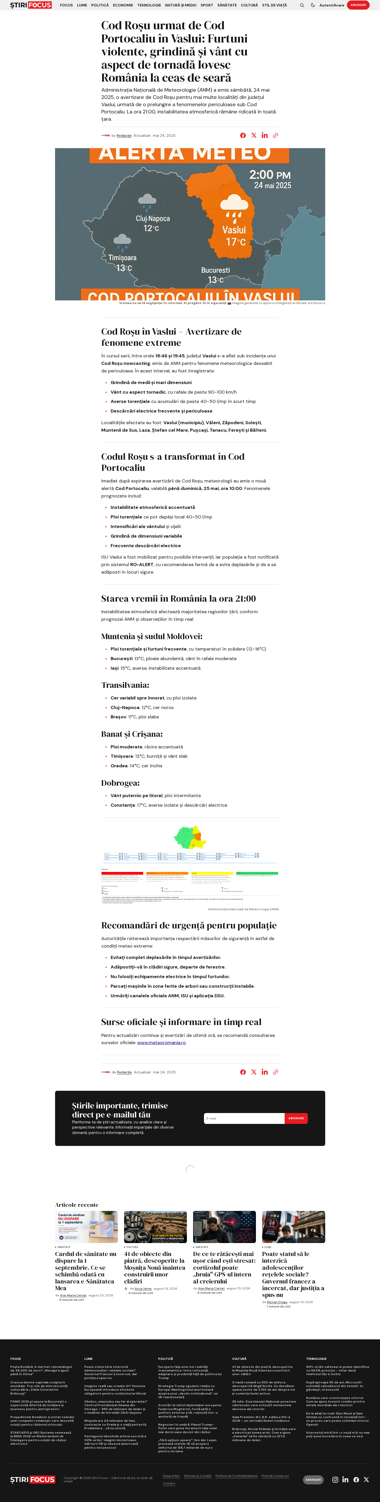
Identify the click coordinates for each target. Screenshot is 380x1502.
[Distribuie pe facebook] (244, 135)
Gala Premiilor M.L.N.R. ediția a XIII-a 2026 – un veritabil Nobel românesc (261, 1419)
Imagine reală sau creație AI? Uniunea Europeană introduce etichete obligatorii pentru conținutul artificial (115, 1389)
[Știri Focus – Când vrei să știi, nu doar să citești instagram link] (336, 1479)
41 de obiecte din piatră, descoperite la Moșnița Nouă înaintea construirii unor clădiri (262, 1370)
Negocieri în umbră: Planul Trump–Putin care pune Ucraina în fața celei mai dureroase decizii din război (187, 1428)
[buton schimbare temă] (313, 5)
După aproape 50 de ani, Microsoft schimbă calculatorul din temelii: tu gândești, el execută (334, 1386)
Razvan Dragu (277, 1302)
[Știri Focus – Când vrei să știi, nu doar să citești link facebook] (356, 1479)
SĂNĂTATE (63, 1247)
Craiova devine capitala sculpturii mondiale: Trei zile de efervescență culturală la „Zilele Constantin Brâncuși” (38, 1388)
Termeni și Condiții (197, 1476)
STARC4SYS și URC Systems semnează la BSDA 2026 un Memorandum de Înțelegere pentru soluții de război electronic (40, 1438)
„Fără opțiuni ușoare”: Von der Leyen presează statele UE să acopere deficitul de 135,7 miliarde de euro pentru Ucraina (187, 1445)
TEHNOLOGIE (316, 1359)
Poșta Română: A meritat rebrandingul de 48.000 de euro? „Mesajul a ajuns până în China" (41, 1370)
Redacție (124, 135)
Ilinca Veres (143, 1288)
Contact (169, 1483)
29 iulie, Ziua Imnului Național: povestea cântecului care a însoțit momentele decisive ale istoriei (264, 1405)
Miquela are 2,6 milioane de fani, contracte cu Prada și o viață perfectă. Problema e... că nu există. (115, 1424)
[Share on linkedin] (264, 1072)
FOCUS (15, 1359)
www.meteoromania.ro (161, 1042)
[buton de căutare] (302, 5)
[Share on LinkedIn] (264, 135)
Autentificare (332, 5)
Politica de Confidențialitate (236, 1476)
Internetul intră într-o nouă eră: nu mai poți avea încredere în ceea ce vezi (338, 1434)
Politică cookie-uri (275, 1476)
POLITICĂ (165, 1359)
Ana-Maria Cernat (73, 1295)
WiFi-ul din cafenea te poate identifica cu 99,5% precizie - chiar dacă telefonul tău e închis (337, 1370)
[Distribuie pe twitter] (253, 135)
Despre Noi (171, 1476)
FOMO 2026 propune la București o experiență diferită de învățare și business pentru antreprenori (38, 1405)
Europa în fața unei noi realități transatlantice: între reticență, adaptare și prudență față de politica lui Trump (190, 1372)
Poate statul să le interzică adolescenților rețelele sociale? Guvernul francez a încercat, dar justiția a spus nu (110, 1372)
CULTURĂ (132, 1247)
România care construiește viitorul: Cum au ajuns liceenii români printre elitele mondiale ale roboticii (335, 1401)
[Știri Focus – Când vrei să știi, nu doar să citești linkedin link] (345, 1479)
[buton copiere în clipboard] (274, 135)
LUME (267, 1247)
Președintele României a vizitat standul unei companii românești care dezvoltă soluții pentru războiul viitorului (42, 1420)
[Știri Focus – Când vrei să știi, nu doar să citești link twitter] (366, 1479)
